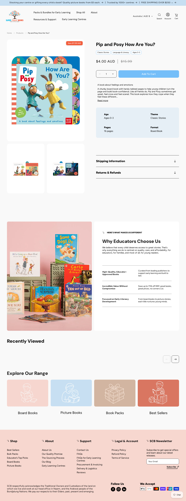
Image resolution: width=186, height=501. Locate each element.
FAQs (79, 454)
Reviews (81, 472)
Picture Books (14, 465)
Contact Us (82, 450)
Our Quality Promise (52, 454)
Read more (103, 100)
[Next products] (175, 359)
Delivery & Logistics (87, 468)
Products (19, 33)
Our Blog (46, 461)
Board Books (13, 461)
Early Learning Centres (53, 465)
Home (9, 33)
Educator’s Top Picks (17, 457)
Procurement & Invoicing (89, 464)
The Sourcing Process (53, 457)
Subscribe (171, 467)
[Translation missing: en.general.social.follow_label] (113, 489)
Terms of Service (120, 457)
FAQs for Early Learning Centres (89, 459)
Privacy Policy (119, 450)
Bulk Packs (12, 454)
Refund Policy (119, 454)
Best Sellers (13, 450)
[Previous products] (166, 359)
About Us (46, 450)
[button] (159, 16)
